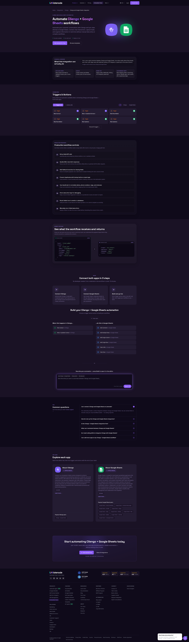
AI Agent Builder (54, 591)
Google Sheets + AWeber (116, 511)
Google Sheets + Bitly (128, 511)
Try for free (135, 3)
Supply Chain (53, 624)
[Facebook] (63, 578)
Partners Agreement (127, 637)
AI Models (67, 591)
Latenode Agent (55, 588)
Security (83, 613)
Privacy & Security (98, 637)
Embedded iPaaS (98, 3)
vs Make (98, 604)
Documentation (84, 591)
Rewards (83, 611)
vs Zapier (98, 602)
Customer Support (54, 618)
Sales (51, 620)
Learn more (58, 493)
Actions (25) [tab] (70, 105)
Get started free (87, 552)
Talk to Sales (114, 591)
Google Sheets (132, 105)
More (106, 3)
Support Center (115, 595)
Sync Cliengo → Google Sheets (64, 376)
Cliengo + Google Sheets (61, 517)
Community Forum (85, 599)
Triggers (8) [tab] (59, 105)
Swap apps (95, 319)
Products (74, 3)
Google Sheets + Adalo (103, 511)
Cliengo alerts (74, 376)
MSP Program (99, 593)
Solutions (82, 3)
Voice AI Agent (130, 588)
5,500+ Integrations (70, 599)
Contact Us (114, 588)
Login (127, 3)
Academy (83, 597)
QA (50, 631)
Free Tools (83, 595)
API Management (54, 597)
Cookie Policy (85, 637)
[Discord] (60, 578)
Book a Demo (114, 593)
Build (126, 386)
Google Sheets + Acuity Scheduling (106, 505)
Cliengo (66, 10)
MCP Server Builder (54, 593)
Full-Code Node (69, 595)
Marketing (52, 607)
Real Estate (52, 611)
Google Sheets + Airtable (104, 508)
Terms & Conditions (70, 637)
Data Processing (106, 637)
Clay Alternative (100, 608)
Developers (52, 627)
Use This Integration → (66, 112)
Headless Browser (69, 597)
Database (101, 493)
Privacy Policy (78, 637)
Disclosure (113, 637)
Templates (67, 602)
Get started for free (59, 43)
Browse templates (75, 43)
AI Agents (58, 490)
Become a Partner (100, 588)
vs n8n (97, 606)
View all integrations (102, 552)
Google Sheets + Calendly (116, 514)
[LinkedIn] (54, 578)
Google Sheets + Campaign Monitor (106, 517)
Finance (51, 622)
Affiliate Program (100, 591)
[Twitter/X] (51, 578)
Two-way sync (81, 376)
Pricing (89, 3)
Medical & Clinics (54, 613)
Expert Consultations (116, 599)
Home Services (53, 609)
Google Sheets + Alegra (116, 508)
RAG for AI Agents (54, 595)
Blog (82, 593)
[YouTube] (57, 578)
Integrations (60, 10)
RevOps (51, 629)
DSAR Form (119, 637)
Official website (68, 470)
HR (50, 616)
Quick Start (83, 588)
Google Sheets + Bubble (104, 514)
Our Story (83, 606)
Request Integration (116, 597)
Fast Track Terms (69, 639)
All (120, 105)
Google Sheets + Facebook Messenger (123, 505)
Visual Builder (68, 588)
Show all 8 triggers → (94, 127)
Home (54, 10)
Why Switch (99, 600)
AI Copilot (68, 604)
